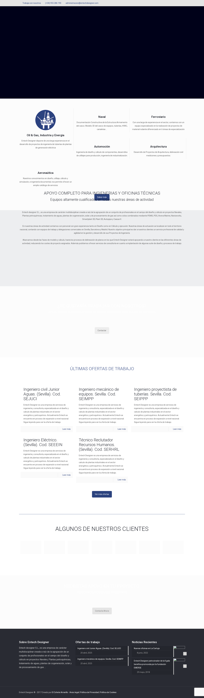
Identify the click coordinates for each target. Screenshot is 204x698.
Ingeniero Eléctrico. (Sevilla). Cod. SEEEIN (42, 442)
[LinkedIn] (183, 3)
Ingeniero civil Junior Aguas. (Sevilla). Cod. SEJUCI (42, 394)
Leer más (66, 429)
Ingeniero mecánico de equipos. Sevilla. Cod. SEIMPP (99, 394)
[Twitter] (179, 3)
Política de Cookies (108, 692)
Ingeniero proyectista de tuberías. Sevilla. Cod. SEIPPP (155, 394)
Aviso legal (74, 692)
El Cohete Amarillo (60, 692)
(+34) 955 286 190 (53, 3)
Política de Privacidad (89, 692)
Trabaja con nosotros (31, 3)
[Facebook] (176, 3)
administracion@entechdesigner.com (82, 3)
